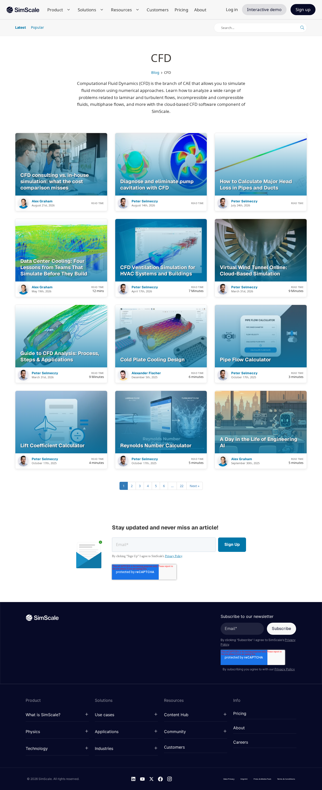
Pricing (181, 10)
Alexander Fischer (146, 373)
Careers (240, 742)
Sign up (303, 9)
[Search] (302, 27)
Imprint (244, 779)
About (200, 10)
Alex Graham (42, 201)
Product (55, 10)
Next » (194, 486)
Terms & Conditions (286, 779)
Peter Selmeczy (145, 201)
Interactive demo (264, 9)
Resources (121, 10)
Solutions (87, 10)
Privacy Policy (173, 556)
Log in (232, 9)
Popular (37, 27)
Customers (158, 10)
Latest (20, 27)
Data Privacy (228, 779)
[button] (57, 714)
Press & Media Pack (262, 779)
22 (181, 486)
